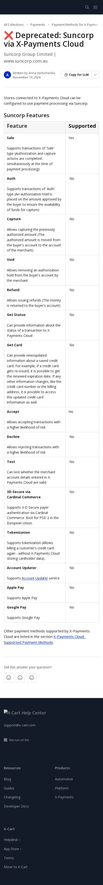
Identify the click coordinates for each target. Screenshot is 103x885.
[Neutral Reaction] (20, 677)
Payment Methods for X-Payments (77, 24)
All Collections (14, 24)
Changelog (12, 797)
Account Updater (35, 578)
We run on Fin (19, 740)
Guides (9, 788)
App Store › (12, 849)
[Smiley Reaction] (31, 677)
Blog (7, 779)
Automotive (64, 779)
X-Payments (64, 797)
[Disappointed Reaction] (8, 677)
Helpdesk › (12, 839)
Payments (37, 24)
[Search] (87, 7)
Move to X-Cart (16, 867)
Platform (62, 788)
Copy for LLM (79, 75)
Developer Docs (16, 806)
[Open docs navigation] (95, 7)
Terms (9, 858)
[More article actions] (95, 75)
